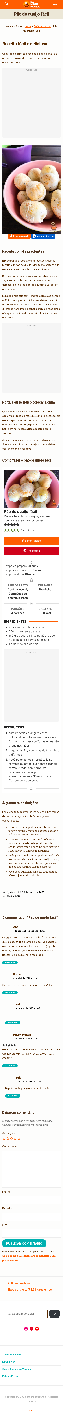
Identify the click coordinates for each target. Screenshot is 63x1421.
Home (28, 26)
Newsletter (8, 1361)
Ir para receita (21, 236)
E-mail (7, 1208)
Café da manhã (42, 26)
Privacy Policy (10, 1376)
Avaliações (9, 1133)
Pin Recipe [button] (33, 550)
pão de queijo (13, 896)
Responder (10, 963)
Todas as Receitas (12, 1354)
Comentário (10, 1146)
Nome (7, 1191)
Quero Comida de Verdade (16, 1369)
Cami (12, 892)
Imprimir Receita (45, 236)
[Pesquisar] (54, 1314)
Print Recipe (33, 540)
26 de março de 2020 (33, 892)
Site (4, 1225)
